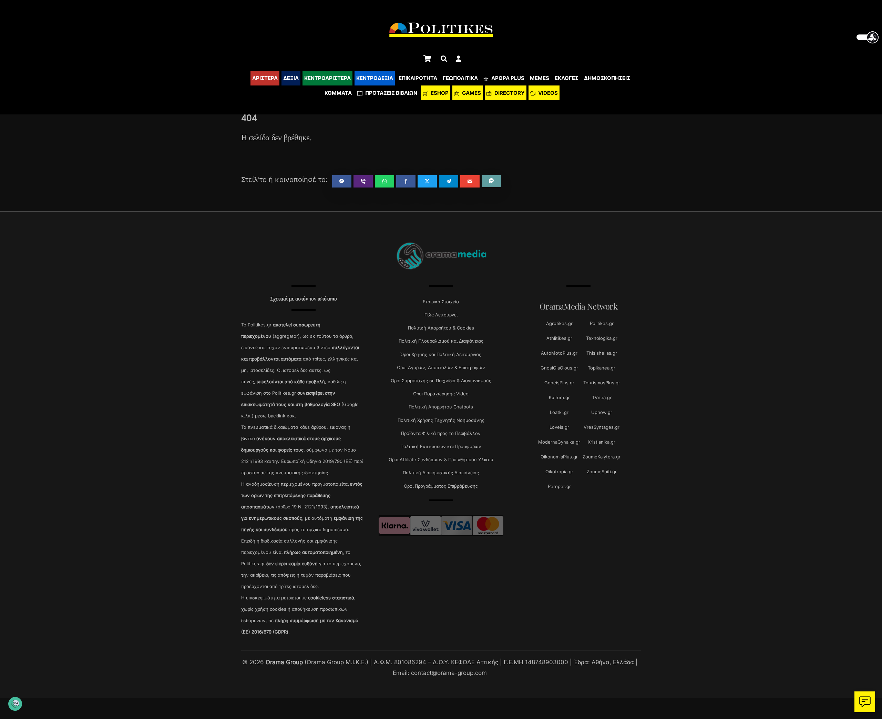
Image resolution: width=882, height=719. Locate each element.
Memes (539, 78)
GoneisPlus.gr (559, 382)
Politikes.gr (602, 323)
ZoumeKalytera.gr (602, 456)
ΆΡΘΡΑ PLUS (507, 78)
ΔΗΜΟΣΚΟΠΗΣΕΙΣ (607, 78)
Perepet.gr (559, 486)
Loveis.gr (559, 427)
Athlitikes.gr (559, 338)
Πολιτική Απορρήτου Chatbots (441, 406)
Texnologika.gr (601, 338)
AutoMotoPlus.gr (559, 353)
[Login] (458, 58)
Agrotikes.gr (559, 323)
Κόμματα (338, 93)
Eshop (439, 93)
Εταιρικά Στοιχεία (441, 301)
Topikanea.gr (601, 368)
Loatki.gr (559, 412)
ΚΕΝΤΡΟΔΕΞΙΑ (374, 78)
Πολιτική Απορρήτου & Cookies (441, 328)
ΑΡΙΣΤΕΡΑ (265, 78)
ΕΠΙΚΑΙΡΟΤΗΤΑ (418, 78)
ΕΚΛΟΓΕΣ (566, 78)
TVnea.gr (602, 397)
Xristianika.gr (601, 442)
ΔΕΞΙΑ (291, 78)
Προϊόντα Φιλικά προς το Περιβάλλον (441, 433)
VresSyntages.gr (601, 427)
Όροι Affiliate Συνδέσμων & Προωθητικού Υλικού (441, 459)
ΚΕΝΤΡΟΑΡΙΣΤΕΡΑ (327, 78)
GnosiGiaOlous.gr (559, 368)
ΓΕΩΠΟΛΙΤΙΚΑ (460, 78)
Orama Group (284, 662)
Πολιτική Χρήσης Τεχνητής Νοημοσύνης (441, 420)
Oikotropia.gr (559, 471)
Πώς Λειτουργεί (441, 314)
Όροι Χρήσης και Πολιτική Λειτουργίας (440, 354)
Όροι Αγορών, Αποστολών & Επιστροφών (441, 367)
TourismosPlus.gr (601, 382)
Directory (509, 93)
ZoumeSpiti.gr (602, 471)
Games (471, 93)
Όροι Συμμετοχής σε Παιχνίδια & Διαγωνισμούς (441, 380)
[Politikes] (441, 268)
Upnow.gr (601, 412)
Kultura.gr (559, 397)
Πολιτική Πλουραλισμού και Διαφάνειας (441, 341)
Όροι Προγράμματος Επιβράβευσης (441, 486)
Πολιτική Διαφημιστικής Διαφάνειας (441, 472)
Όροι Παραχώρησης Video (441, 393)
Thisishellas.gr (601, 353)
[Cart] (427, 58)
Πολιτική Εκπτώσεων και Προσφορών (440, 446)
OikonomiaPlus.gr (559, 456)
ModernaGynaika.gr (559, 442)
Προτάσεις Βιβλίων (390, 93)
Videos (547, 93)
